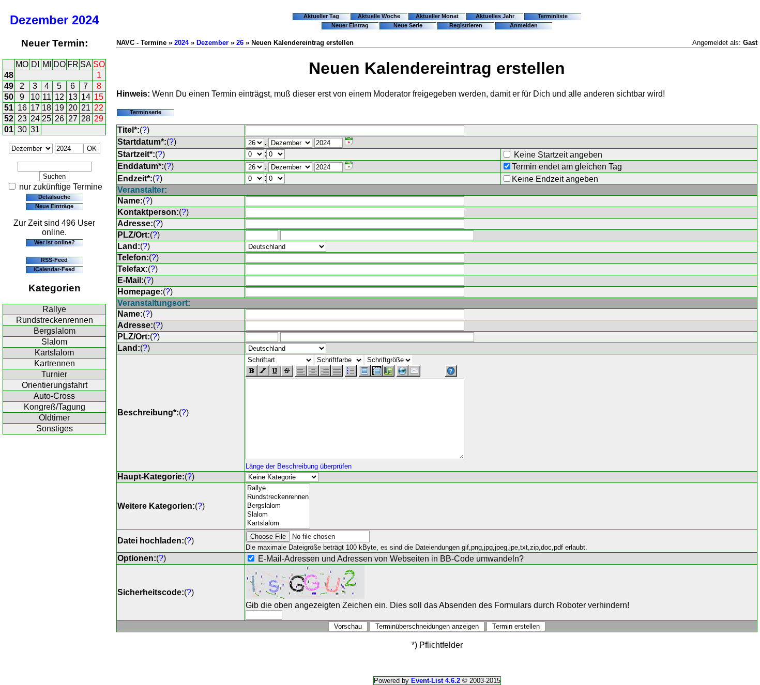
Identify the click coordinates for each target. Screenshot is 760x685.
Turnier (54, 374)
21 (85, 107)
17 (35, 107)
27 (73, 118)
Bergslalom (54, 330)
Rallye (54, 309)
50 (8, 96)
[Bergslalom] (278, 506)
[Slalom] (278, 514)
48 (8, 75)
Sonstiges (54, 428)
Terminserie (145, 112)
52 (8, 118)
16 (22, 107)
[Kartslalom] (278, 523)
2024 (85, 20)
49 (8, 86)
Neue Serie (407, 25)
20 (73, 107)
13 (73, 96)
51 (8, 107)
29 (98, 118)
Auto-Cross (54, 396)
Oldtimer (54, 417)
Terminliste (553, 16)
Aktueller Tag (321, 16)
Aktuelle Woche (379, 16)
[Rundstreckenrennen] (278, 497)
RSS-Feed (54, 260)
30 (22, 129)
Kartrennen (54, 363)
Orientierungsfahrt (54, 385)
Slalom (54, 341)
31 (35, 129)
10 (35, 96)
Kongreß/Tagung (54, 406)
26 (59, 118)
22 (98, 107)
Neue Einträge (54, 206)
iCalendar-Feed (54, 269)
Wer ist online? (54, 242)
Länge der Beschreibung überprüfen (299, 466)
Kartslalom (54, 352)
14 (85, 96)
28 (85, 118)
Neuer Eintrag (350, 25)
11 (46, 96)
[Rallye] (278, 488)
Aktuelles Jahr (495, 16)
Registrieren (465, 25)
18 (46, 107)
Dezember (39, 20)
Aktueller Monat (437, 16)
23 (22, 118)
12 (59, 96)
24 (35, 118)
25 (46, 118)
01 (8, 129)
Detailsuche (54, 197)
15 (98, 96)
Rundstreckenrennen (54, 320)
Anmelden (524, 25)
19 (59, 107)
